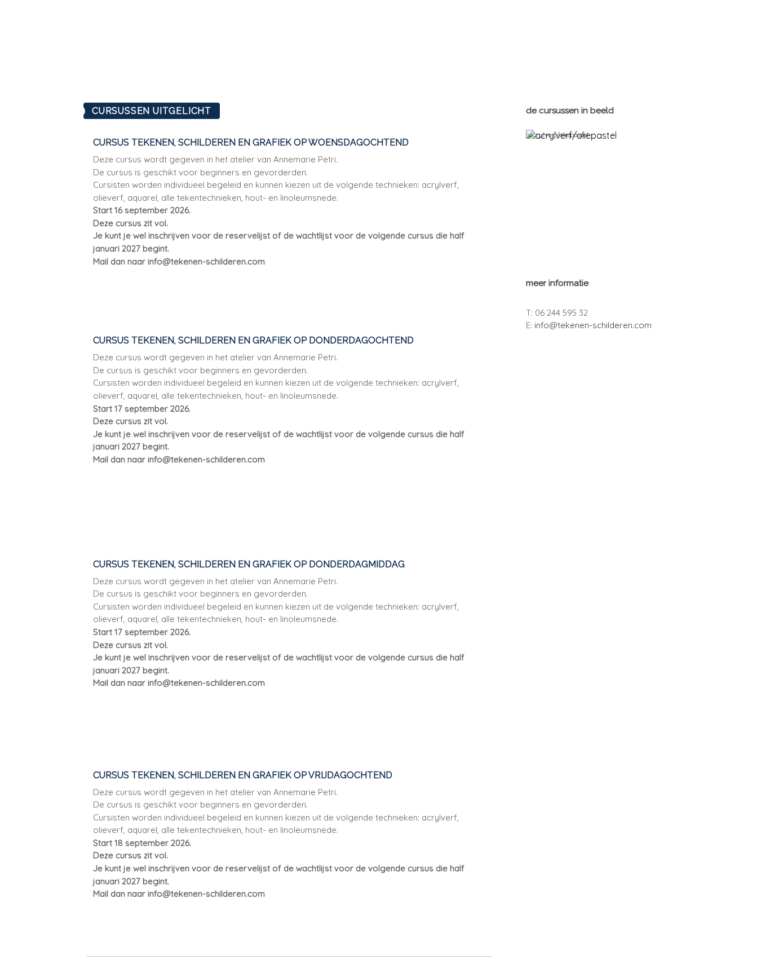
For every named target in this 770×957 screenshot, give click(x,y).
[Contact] (505, 76)
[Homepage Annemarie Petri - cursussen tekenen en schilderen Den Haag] (448, 35)
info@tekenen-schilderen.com (593, 325)
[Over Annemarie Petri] (368, 76)
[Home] (293, 76)
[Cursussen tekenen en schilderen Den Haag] (455, 76)
